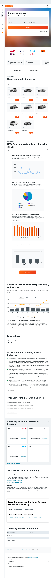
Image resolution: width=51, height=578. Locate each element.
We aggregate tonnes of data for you (16, 563)
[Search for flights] (2, 10)
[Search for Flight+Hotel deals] (2, 18)
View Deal (17, 100)
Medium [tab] (26, 297)
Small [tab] (21, 297)
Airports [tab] (10, 509)
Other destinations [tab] (29, 509)
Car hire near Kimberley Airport (34, 517)
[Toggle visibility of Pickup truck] (31, 205)
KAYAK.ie (8, 549)
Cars (12, 549)
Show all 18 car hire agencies (13, 463)
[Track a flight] (2, 25)
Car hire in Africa (18, 549)
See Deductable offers (12, 493)
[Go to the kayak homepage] (9, 6)
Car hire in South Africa (26, 549)
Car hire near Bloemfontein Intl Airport (17, 517)
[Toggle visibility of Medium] (21, 205)
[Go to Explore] (2, 22)
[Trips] (2, 28)
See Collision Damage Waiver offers (15, 480)
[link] (27, 272)
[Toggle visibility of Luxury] (30, 203)
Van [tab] (35, 297)
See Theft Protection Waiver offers (14, 482)
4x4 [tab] (31, 297)
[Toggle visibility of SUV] (20, 207)
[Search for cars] (2, 15)
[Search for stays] (2, 12)
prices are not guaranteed (33, 557)
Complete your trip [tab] (18, 509)
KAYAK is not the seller (13, 561)
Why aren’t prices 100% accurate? (16, 566)
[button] (2, 5)
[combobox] (12, 15)
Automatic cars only (44, 31)
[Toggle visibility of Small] (20, 203)
